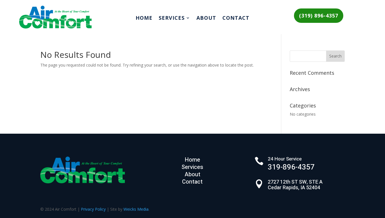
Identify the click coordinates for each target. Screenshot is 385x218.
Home (144, 18)
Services (172, 18)
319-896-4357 (291, 167)
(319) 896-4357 (318, 15)
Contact (235, 18)
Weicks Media (136, 209)
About (206, 18)
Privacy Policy (93, 209)
